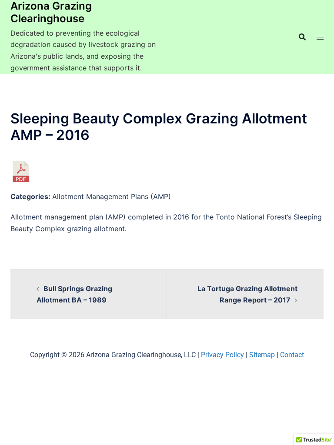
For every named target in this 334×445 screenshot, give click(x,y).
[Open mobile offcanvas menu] (320, 37)
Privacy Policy (222, 355)
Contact (292, 355)
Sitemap (262, 355)
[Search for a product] (302, 36)
